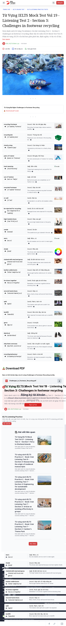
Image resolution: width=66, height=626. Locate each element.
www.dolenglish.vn (8, 579)
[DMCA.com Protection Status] (7, 616)
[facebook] (61, 387)
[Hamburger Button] (4, 2)
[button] (33, 111)
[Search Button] (53, 2)
